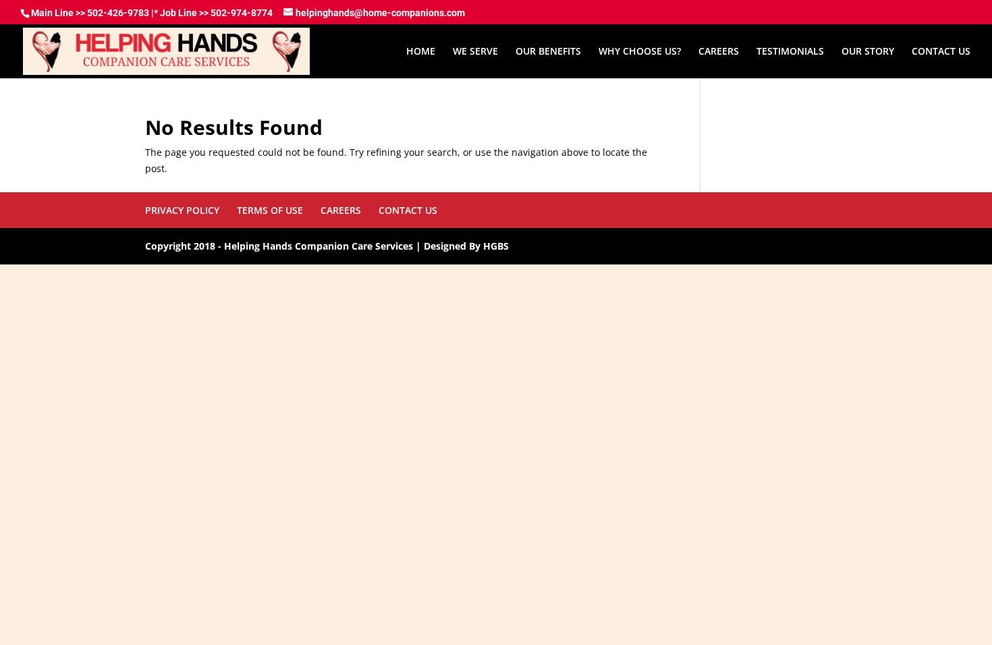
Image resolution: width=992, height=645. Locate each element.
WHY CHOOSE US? (640, 52)
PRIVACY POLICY (182, 210)
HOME (420, 52)
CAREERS (718, 52)
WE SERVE (475, 52)
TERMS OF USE (270, 210)
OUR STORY (868, 52)
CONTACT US (941, 52)
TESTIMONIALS (790, 52)
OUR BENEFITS (548, 52)
